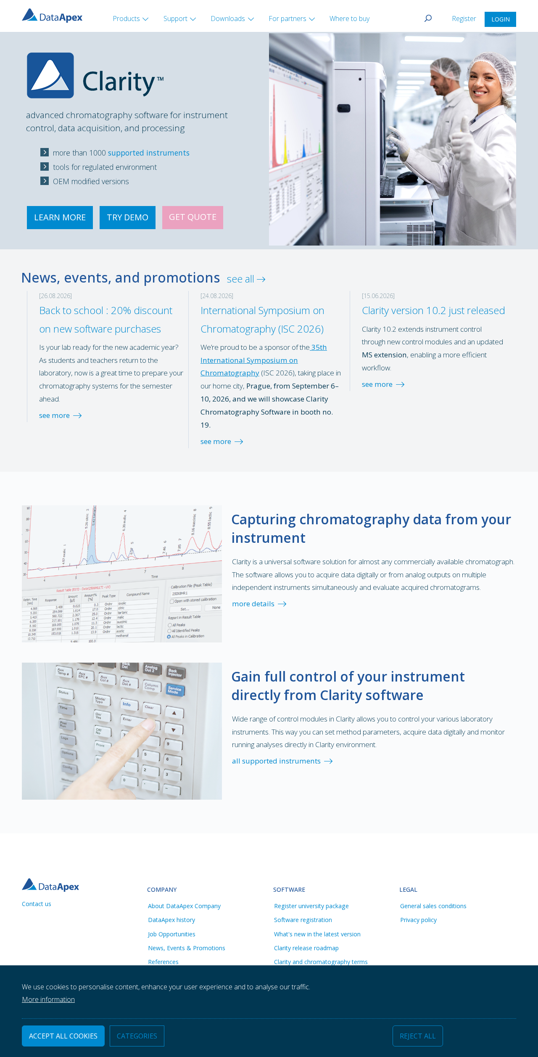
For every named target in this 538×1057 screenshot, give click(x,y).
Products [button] (126, 18)
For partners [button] (287, 18)
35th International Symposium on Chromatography (263, 360)
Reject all (418, 1036)
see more (54, 415)
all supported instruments (276, 761)
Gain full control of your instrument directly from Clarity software (348, 685)
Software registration (303, 920)
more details (253, 603)
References (163, 962)
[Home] (55, 14)
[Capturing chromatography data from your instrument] (122, 573)
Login (500, 19)
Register (465, 18)
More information (48, 999)
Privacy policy (418, 920)
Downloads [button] (228, 18)
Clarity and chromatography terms (321, 962)
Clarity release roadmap (306, 948)
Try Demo (127, 217)
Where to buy (349, 18)
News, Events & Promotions (186, 948)
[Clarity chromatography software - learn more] (95, 64)
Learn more (60, 217)
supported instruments (149, 153)
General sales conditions (433, 906)
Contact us (36, 904)
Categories (137, 1036)
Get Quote (192, 216)
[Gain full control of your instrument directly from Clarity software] (122, 730)
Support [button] (175, 18)
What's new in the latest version (317, 934)
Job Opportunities (171, 934)
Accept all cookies (63, 1036)
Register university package (311, 906)
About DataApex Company (184, 906)
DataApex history (171, 920)
